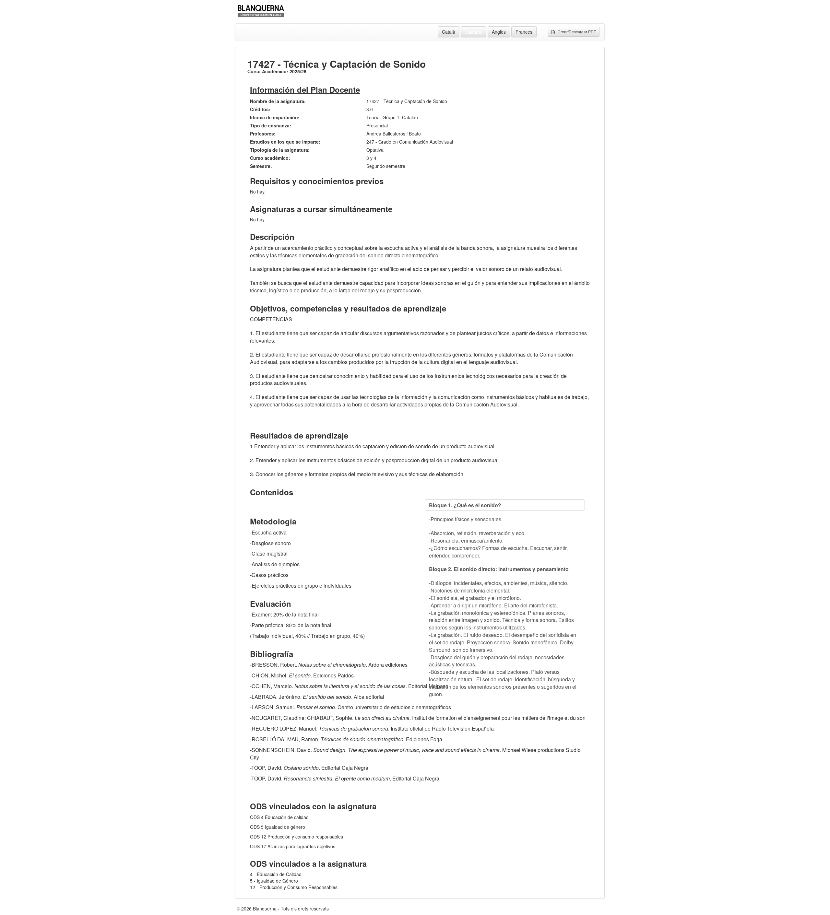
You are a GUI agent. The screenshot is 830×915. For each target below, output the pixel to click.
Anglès (499, 32)
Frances (524, 32)
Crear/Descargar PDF (575, 31)
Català (448, 32)
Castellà (473, 32)
